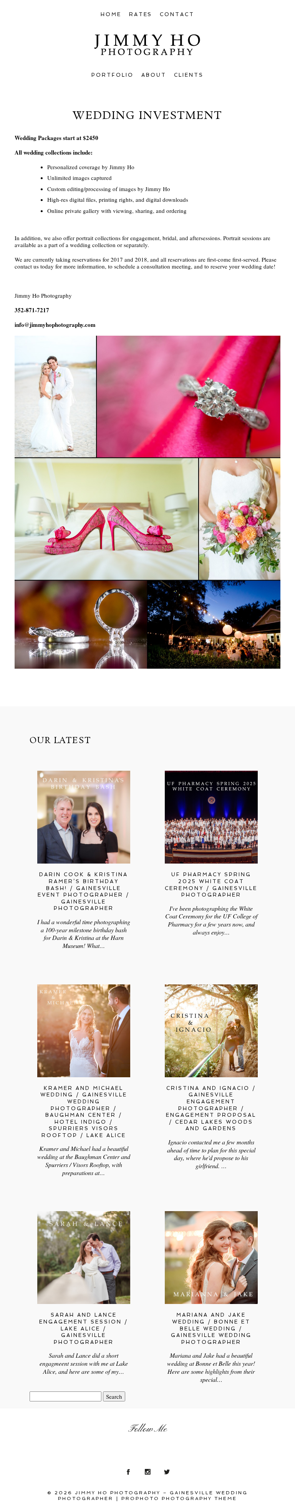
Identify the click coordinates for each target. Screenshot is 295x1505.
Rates (140, 14)
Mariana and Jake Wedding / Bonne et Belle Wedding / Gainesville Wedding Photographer (211, 1328)
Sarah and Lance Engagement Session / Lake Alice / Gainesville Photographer (83, 1328)
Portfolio (112, 75)
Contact (177, 14)
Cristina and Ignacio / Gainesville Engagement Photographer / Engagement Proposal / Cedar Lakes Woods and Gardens (211, 1108)
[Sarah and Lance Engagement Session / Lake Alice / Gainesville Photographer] (83, 1257)
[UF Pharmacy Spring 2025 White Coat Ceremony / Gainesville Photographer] (211, 817)
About (153, 75)
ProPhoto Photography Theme (179, 1498)
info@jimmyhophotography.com (55, 324)
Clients (189, 75)
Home (111, 14)
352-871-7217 (32, 310)
